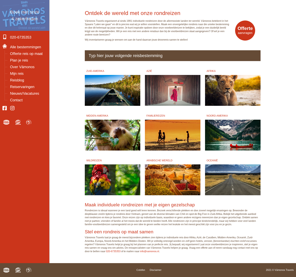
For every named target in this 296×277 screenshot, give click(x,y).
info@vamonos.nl (149, 251)
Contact (16, 100)
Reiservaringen (22, 87)
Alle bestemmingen (25, 47)
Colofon (140, 270)
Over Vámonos (22, 67)
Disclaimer (155, 270)
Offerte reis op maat (26, 54)
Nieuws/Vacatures (24, 93)
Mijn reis (17, 73)
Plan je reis (19, 60)
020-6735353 (20, 37)
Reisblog (17, 80)
